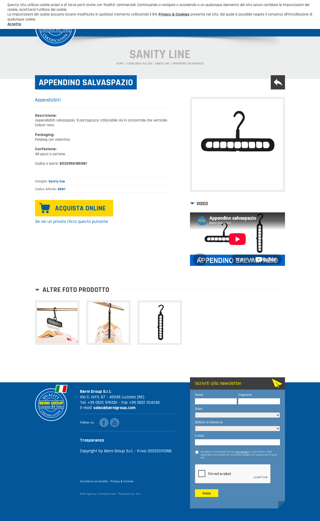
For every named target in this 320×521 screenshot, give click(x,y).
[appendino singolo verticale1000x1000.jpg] (160, 322)
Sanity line (162, 63)
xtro (138, 494)
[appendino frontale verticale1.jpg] (108, 322)
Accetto (14, 24)
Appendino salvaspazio (188, 63)
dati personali (242, 451)
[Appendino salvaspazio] (237, 144)
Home (120, 63)
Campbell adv (107, 494)
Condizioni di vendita (94, 481)
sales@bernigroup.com (114, 408)
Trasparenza (92, 440)
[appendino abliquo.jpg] (57, 322)
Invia (206, 493)
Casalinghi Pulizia (139, 63)
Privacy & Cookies (122, 481)
